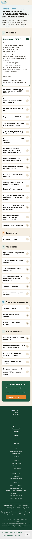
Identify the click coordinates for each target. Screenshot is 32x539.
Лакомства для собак (16, 471)
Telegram (16, 431)
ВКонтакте (16, 427)
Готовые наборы (16, 468)
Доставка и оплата (16, 485)
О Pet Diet (16, 443)
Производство (16, 453)
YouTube (16, 435)
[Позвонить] (29, 2)
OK (27, 534)
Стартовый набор (16, 463)
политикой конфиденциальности (10, 537)
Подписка (16, 476)
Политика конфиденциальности (16, 490)
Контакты (16, 456)
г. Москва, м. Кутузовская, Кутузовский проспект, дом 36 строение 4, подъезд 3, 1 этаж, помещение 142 (16, 507)
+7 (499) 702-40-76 (16, 496)
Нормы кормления (16, 478)
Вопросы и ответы (16, 451)
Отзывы (16, 446)
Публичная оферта (16, 488)
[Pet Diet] (4, 2)
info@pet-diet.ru (16, 493)
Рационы (16, 466)
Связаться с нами (14, 397)
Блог (16, 448)
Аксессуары (16, 473)
